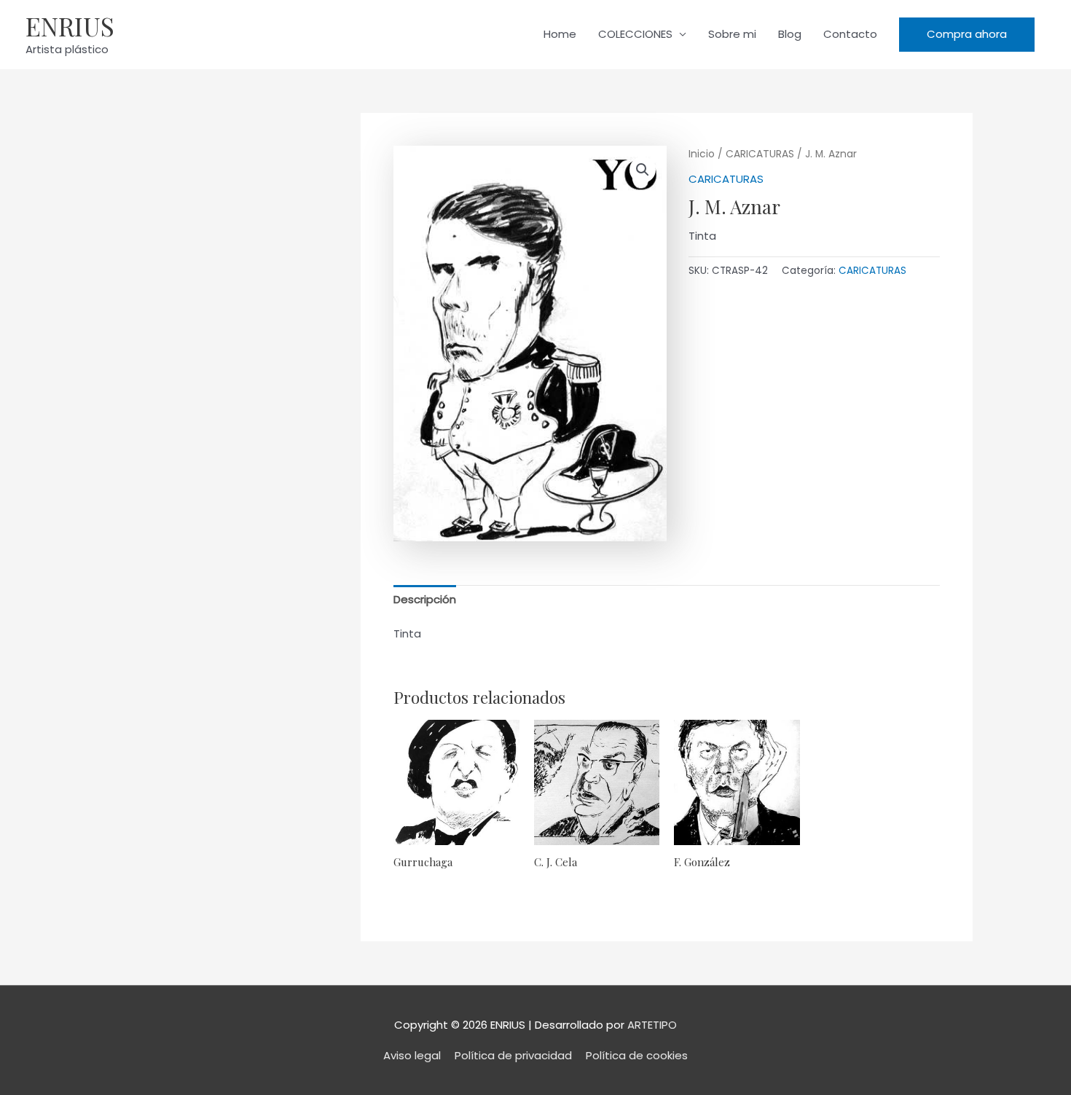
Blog (789, 34)
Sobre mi (732, 34)
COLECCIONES (635, 34)
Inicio (701, 154)
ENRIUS (70, 26)
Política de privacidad (513, 1055)
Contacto (850, 34)
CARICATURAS (760, 154)
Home (560, 34)
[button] (967, 34)
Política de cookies (637, 1055)
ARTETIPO (652, 1024)
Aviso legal (412, 1055)
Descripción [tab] (424, 599)
